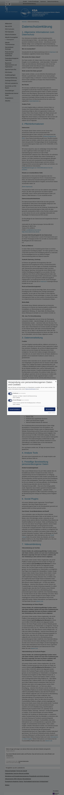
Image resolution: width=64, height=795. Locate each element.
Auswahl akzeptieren (15, 409)
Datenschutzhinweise (30, 389)
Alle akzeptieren (50, 409)
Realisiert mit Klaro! (51, 412)
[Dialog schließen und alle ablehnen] (56, 381)
